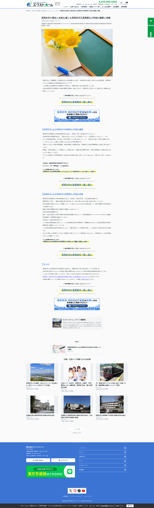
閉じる (130, 505)
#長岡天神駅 (56, 23)
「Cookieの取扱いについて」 (107, 505)
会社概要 (116, 6)
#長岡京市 (44, 23)
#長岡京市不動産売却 (100, 23)
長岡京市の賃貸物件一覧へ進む (77, 102)
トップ (65, 6)
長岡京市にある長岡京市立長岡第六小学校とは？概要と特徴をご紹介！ (66, 241)
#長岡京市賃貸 (89, 23)
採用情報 (124, 6)
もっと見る (77, 429)
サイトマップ (88, 496)
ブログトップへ (77, 433)
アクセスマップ (83, 465)
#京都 (72, 23)
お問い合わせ (74, 6)
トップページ (82, 448)
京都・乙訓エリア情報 (47, 21)
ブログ (81, 461)
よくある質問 (106, 6)
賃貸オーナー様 (94, 6)
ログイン (121, 4)
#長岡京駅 (50, 23)
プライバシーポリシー (76, 496)
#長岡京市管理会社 (79, 23)
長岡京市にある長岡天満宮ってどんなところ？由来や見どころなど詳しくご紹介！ (69, 171)
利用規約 (65, 496)
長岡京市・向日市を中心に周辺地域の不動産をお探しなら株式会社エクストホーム (66, 276)
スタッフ (81, 452)
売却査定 (84, 6)
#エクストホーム (65, 23)
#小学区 (47, 25)
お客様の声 (82, 456)
